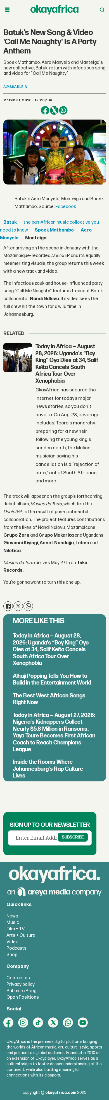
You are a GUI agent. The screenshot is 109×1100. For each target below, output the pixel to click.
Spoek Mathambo (54, 230)
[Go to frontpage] (54, 10)
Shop (11, 954)
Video (12, 942)
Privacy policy (20, 984)
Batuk (10, 222)
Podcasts (16, 948)
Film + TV (15, 929)
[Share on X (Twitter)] (54, 110)
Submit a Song (21, 991)
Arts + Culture (20, 935)
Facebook (65, 206)
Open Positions (22, 997)
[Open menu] (7, 10)
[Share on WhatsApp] (63, 110)
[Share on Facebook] (45, 110)
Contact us (18, 978)
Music (12, 922)
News (12, 916)
